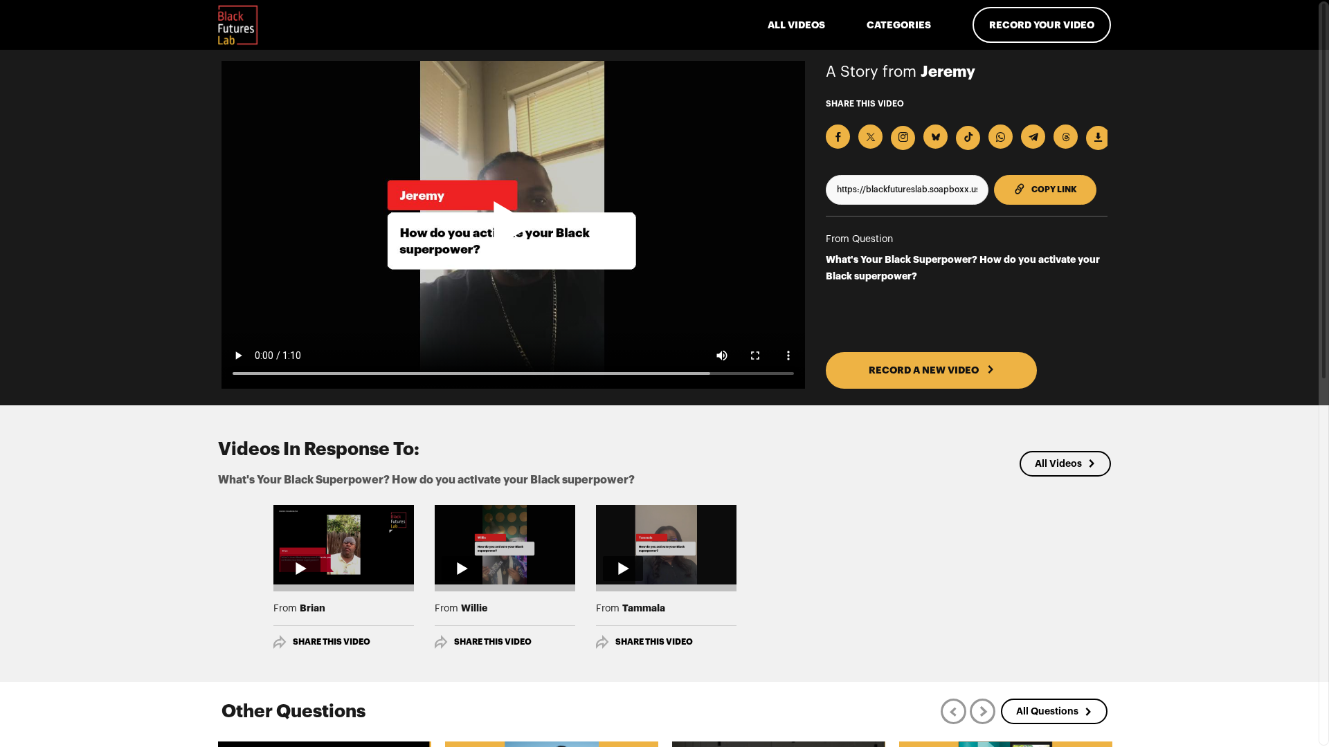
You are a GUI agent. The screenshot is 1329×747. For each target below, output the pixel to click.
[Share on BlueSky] (935, 136)
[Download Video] (1098, 138)
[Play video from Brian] (343, 544)
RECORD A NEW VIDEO (925, 370)
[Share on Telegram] (1033, 136)
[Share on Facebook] (838, 136)
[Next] (982, 711)
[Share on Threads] (1066, 136)
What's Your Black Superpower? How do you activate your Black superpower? (963, 268)
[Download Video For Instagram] (903, 138)
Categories (899, 25)
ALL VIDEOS (796, 25)
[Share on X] (870, 136)
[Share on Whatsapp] (1000, 136)
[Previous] (953, 711)
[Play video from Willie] (505, 544)
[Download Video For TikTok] (968, 138)
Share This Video (331, 642)
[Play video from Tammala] (666, 544)
